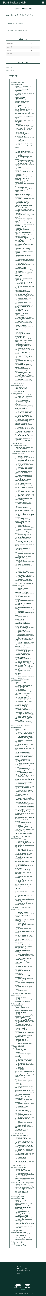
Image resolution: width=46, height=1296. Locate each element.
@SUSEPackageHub (24, 1270)
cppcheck (11, 15)
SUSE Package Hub (14, 2)
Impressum (20, 1273)
